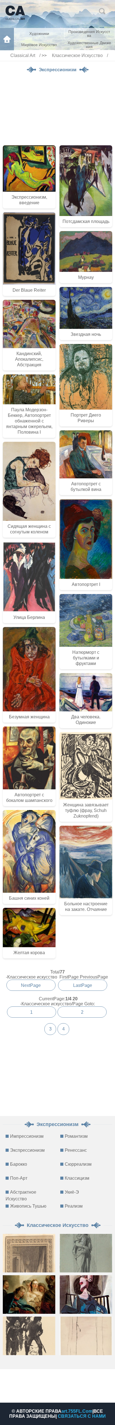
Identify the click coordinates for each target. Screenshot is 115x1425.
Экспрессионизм (27, 1150)
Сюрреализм (78, 1164)
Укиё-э (72, 1192)
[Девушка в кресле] (86, 1294)
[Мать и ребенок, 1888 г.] (86, 1253)
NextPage (31, 985)
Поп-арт (18, 1178)
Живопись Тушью (28, 1206)
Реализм (74, 1206)
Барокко (18, 1164)
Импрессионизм (27, 1136)
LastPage (82, 985)
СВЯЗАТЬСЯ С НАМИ (82, 1416)
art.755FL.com (76, 1411)
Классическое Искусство (77, 55)
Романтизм (76, 1136)
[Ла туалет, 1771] (29, 1253)
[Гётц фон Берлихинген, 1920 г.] (29, 1336)
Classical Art (22, 55)
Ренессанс (76, 1150)
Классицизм (77, 1178)
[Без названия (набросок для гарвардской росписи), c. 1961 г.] (86, 1336)
